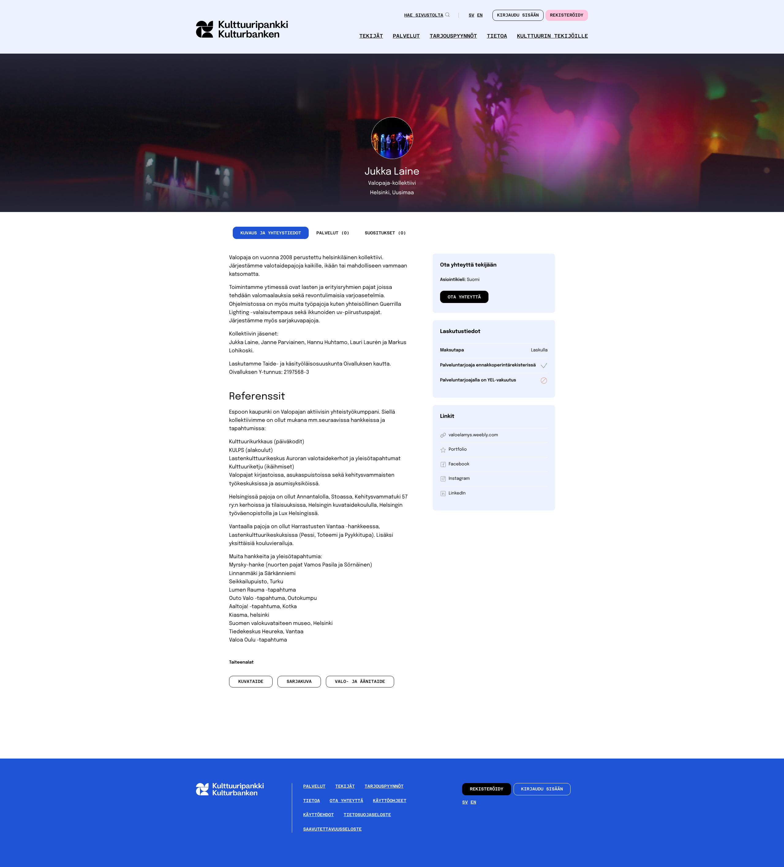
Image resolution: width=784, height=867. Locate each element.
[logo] (242, 30)
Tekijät (371, 36)
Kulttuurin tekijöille (552, 36)
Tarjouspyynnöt (453, 36)
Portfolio (458, 450)
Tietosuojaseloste (367, 814)
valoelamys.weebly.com (473, 435)
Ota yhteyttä (464, 296)
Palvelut (406, 36)
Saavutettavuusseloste (332, 829)
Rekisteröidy (566, 15)
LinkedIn (457, 493)
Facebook (459, 464)
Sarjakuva (299, 681)
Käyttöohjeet (389, 800)
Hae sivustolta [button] (423, 15)
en (480, 16)
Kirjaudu (518, 15)
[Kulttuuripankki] (234, 794)
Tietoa (497, 36)
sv (471, 16)
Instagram (459, 479)
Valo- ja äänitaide (360, 681)
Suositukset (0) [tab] (385, 232)
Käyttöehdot (318, 814)
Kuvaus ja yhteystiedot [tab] (270, 232)
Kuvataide (250, 681)
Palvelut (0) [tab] (332, 232)
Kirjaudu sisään (542, 789)
